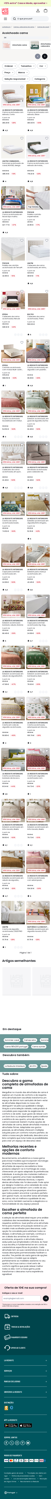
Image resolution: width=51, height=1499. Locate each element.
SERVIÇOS (8, 1371)
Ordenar (8, 66)
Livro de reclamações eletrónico (24, 1479)
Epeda (44, 1066)
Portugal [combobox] (11, 1492)
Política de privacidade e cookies (23, 1476)
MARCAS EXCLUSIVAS (12, 1381)
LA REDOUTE (9, 1360)
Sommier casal (12, 1040)
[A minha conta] (38, 10)
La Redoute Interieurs (15, 1066)
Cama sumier (38, 1046)
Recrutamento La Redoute (29, 1482)
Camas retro (30, 1040)
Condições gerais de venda (13, 1473)
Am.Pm (33, 1066)
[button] (45, 10)
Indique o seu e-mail (12, 1293)
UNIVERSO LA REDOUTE (13, 1392)
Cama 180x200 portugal (16, 1046)
